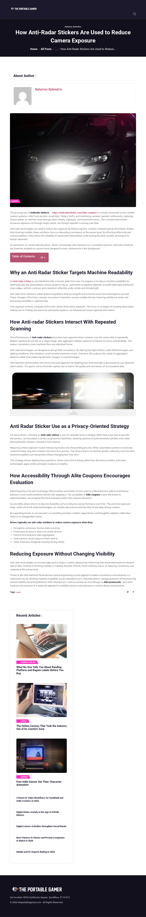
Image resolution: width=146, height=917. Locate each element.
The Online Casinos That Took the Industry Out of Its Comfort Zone (41, 728)
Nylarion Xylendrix (73, 27)
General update (28, 662)
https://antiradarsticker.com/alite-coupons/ (74, 212)
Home (33, 49)
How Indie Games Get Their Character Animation (39, 783)
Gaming (24, 777)
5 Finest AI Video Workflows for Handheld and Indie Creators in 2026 (39, 799)
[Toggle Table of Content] (41, 257)
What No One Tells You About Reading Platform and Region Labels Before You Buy (39, 670)
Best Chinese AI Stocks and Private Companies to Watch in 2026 (40, 839)
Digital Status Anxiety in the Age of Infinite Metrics (37, 813)
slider (18, 592)
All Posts (46, 49)
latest (15, 201)
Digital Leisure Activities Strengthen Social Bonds (41, 826)
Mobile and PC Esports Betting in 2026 (35, 852)
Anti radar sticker (22, 281)
